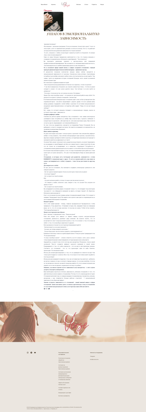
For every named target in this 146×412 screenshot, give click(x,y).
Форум (102, 4)
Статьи (86, 4)
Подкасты (94, 4)
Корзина (53, 4)
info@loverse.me (94, 359)
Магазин (78, 4)
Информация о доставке (64, 392)
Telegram (92, 356)
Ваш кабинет (44, 4)
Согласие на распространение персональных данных (64, 367)
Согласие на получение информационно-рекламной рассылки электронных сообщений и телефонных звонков (64, 375)
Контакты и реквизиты (64, 396)
